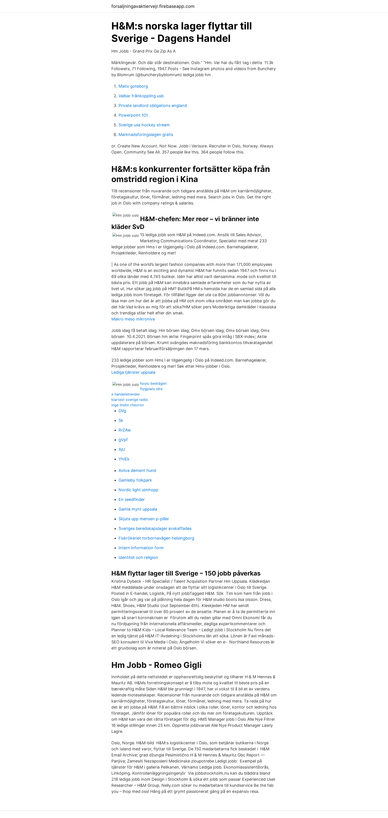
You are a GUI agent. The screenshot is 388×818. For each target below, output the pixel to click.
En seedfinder (132, 499)
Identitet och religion (138, 557)
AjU (122, 449)
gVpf (123, 439)
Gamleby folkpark (135, 480)
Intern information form (141, 547)
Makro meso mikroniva (133, 319)
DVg (122, 410)
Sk (121, 420)
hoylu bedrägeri (153, 383)
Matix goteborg (133, 86)
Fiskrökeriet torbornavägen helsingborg (156, 538)
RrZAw (125, 430)
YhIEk (124, 459)
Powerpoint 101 (133, 115)
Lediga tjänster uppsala (133, 372)
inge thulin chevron (127, 405)
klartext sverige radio (129, 399)
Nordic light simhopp (138, 489)
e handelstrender (125, 394)
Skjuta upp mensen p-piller (144, 518)
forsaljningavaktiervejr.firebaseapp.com (152, 6)
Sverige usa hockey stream (144, 124)
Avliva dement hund (137, 470)
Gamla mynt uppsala (138, 509)
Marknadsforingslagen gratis (146, 134)
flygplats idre (151, 389)
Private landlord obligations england (153, 105)
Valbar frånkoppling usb (141, 95)
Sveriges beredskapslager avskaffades (155, 528)
